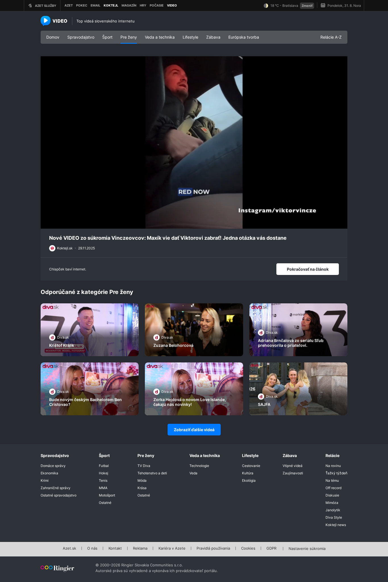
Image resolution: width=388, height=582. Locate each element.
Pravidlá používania (213, 548)
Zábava (213, 37)
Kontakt (115, 548)
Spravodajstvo (80, 37)
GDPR (271, 548)
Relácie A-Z (331, 37)
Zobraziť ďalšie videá (194, 429)
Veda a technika (160, 37)
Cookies (248, 548)
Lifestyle (190, 37)
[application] (194, 142)
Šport (107, 37)
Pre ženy (128, 37)
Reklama (140, 548)
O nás (92, 548)
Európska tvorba (243, 37)
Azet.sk (69, 548)
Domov (52, 37)
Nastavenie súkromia (307, 549)
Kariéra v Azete (171, 548)
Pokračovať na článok (308, 269)
